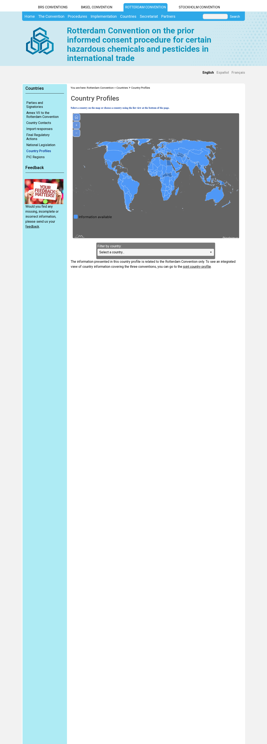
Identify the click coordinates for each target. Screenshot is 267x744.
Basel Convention (96, 7)
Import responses (39, 129)
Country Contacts (38, 123)
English (208, 73)
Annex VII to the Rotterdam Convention (42, 115)
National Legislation (40, 145)
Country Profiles (38, 151)
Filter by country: (109, 246)
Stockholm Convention (199, 7)
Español (223, 73)
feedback (32, 227)
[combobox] (155, 252)
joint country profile (197, 267)
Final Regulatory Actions (38, 137)
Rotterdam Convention (145, 7)
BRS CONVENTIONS (53, 7)
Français (238, 73)
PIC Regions (35, 157)
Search (235, 16)
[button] (211, 252)
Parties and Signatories (34, 105)
